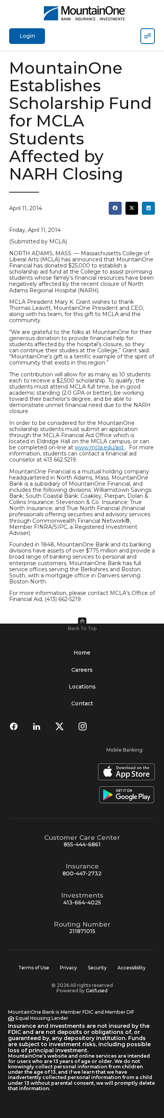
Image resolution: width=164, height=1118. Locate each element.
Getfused (97, 990)
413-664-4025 (82, 902)
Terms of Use (33, 968)
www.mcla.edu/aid (99, 447)
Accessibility (131, 968)
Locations (82, 686)
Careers (82, 669)
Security (97, 968)
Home (82, 652)
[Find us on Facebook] (13, 726)
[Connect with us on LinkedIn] (36, 726)
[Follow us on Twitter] (59, 726)
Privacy (68, 968)
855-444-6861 (82, 844)
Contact (82, 703)
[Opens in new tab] (125, 771)
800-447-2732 (82, 873)
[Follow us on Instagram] (82, 726)
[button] (115, 208)
